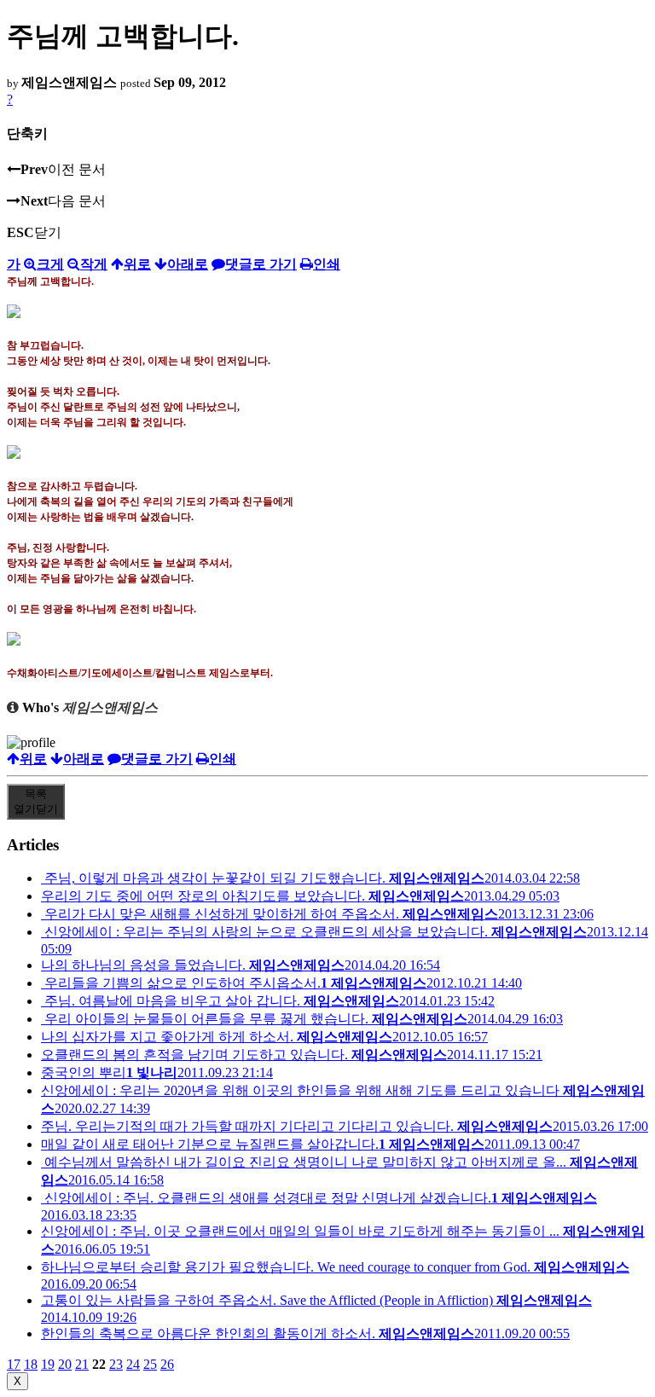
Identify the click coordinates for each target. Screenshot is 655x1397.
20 (65, 1364)
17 (13, 1364)
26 (167, 1364)
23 (116, 1364)
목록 (36, 801)
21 (82, 1364)
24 (133, 1364)
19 (48, 1364)
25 (150, 1364)
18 (31, 1364)
